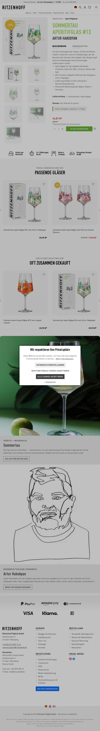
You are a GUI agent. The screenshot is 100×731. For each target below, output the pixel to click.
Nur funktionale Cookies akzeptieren (50, 371)
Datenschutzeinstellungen (50, 365)
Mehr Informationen (64, 358)
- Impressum (50, 382)
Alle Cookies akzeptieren (50, 376)
